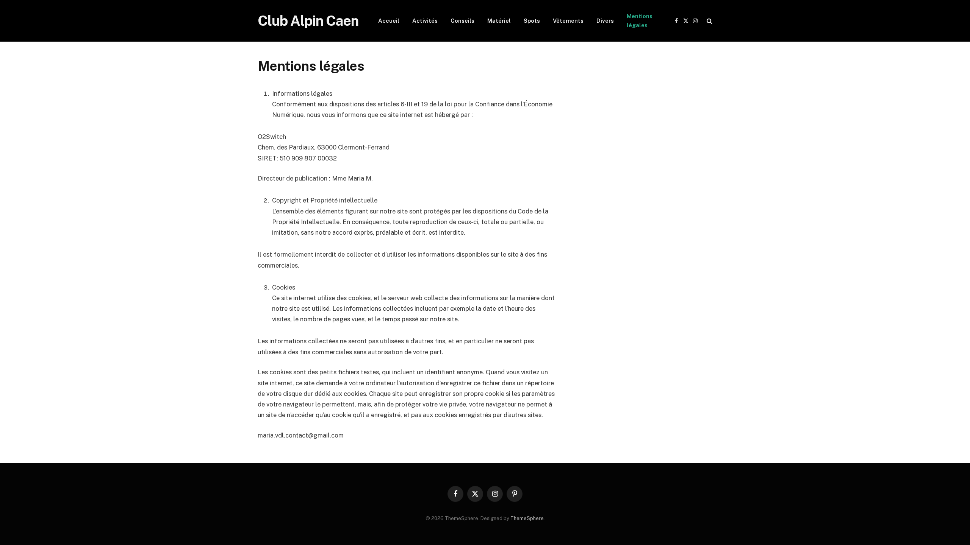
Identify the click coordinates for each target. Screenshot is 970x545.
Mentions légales (639, 20)
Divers (605, 20)
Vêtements (568, 20)
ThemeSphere (527, 518)
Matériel (499, 20)
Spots (532, 20)
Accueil (388, 20)
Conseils (462, 20)
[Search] (708, 21)
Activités (425, 20)
